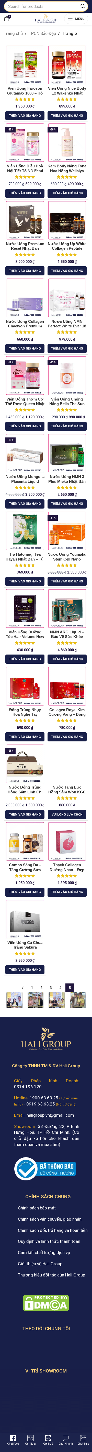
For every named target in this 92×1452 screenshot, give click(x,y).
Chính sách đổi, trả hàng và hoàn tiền (53, 1230)
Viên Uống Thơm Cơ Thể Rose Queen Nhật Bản (24, 404)
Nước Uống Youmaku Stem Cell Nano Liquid (67, 559)
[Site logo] (45, 18)
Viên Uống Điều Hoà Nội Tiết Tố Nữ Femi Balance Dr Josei (25, 171)
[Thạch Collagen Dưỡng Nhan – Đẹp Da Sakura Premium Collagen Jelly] (67, 841)
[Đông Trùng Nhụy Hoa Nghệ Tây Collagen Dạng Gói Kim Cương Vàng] (25, 686)
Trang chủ (13, 33)
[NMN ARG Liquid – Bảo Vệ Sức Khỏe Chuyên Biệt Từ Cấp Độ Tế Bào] (67, 608)
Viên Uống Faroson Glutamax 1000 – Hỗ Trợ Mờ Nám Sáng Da (25, 93)
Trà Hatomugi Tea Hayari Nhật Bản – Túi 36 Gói (25, 559)
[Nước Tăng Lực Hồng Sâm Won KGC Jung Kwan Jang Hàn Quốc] (67, 763)
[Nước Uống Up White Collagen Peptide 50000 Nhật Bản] (67, 220)
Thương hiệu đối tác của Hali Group (51, 1274)
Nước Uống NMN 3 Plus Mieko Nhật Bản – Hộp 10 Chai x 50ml (67, 481)
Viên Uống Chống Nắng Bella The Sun (67, 401)
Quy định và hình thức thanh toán (49, 1241)
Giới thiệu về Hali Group (40, 1263)
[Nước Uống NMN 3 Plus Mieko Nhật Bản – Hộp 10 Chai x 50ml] (67, 453)
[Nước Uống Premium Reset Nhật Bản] (25, 220)
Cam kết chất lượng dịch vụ (44, 1252)
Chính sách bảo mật (37, 1207)
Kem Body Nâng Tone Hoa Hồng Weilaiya (67, 168)
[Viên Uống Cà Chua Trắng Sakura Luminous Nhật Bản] (25, 919)
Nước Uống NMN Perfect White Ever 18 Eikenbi (67, 326)
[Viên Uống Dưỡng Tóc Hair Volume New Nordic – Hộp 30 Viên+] (25, 608)
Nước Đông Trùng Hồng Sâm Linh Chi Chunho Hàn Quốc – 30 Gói (25, 794)
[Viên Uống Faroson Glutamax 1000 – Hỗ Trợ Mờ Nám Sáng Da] (25, 65)
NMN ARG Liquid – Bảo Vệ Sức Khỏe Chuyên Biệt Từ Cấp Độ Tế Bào (67, 639)
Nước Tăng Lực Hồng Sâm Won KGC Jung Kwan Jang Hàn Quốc (67, 794)
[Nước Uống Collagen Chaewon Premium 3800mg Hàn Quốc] (25, 297)
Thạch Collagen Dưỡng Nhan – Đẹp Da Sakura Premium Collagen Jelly (67, 872)
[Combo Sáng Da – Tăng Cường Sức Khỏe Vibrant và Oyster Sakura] (25, 841)
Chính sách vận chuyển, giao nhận (50, 1219)
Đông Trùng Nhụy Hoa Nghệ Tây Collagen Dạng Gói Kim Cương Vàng (25, 717)
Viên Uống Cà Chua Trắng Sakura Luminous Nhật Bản (25, 947)
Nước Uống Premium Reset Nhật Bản (25, 246)
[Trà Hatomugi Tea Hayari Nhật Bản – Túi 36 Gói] (25, 531)
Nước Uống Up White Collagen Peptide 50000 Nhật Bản (67, 248)
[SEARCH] (82, 6)
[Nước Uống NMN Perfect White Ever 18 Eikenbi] (67, 297)
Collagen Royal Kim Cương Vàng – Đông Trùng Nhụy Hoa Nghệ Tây (67, 717)
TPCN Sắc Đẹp (42, 33)
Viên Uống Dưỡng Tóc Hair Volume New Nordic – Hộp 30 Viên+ (25, 639)
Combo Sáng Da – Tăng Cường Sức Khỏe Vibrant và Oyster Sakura (25, 872)
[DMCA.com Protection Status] (46, 1302)
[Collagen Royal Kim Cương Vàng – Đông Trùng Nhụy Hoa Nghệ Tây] (67, 686)
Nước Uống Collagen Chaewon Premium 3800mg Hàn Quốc (25, 326)
